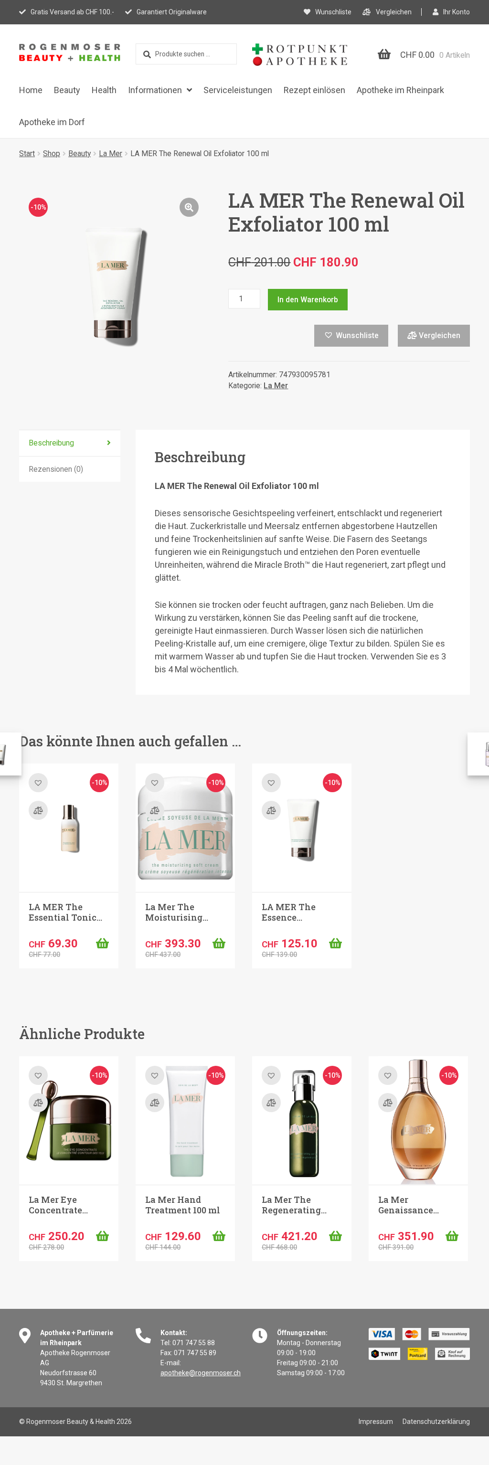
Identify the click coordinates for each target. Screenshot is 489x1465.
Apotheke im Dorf (52, 122)
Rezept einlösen (314, 90)
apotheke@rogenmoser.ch (200, 1373)
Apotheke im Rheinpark (400, 90)
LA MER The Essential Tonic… (65, 912)
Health (104, 90)
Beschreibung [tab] (51, 442)
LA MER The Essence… (289, 912)
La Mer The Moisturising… (176, 912)
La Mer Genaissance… (408, 1205)
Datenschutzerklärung (436, 1421)
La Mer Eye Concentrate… (58, 1205)
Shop (51, 153)
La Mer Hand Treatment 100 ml (182, 1205)
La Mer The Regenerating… (294, 1205)
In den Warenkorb (307, 299)
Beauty (67, 90)
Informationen (155, 90)
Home (31, 90)
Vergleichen (394, 12)
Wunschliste (333, 12)
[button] (189, 207)
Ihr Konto (456, 12)
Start (27, 153)
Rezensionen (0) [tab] (56, 469)
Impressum (376, 1421)
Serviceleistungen (237, 90)
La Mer (110, 153)
